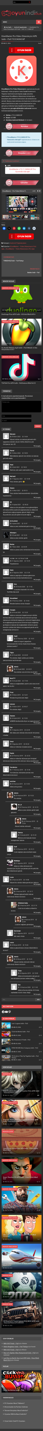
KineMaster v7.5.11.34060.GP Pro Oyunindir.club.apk (22, 170)
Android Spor (7, 1275)
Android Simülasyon (10, 1103)
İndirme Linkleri (12, 161)
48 (39, 1210)
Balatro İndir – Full (33, 272)
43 (39, 343)
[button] (16, 217)
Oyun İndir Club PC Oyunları (14, 1421)
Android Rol (7, 1074)
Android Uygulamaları (20, 27)
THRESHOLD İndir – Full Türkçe (14, 261)
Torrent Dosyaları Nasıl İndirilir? (16, 1410)
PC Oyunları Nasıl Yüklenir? (14, 1403)
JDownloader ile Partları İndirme (16, 1407)
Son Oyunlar (9, 1018)
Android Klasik (8, 1131)
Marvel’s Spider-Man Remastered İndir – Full (20, 1353)
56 (39, 1153)
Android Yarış (7, 1304)
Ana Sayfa (8, 27)
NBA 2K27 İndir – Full (11, 1343)
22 (39, 1181)
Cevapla (37, 446)
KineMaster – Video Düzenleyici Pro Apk (20, 249)
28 (39, 310)
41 (41, 43)
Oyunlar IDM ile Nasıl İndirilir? (15, 1414)
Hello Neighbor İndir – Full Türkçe (16, 1346)
